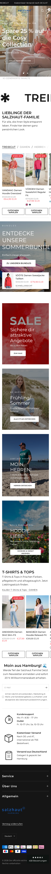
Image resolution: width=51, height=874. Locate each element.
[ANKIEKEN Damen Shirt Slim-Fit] (13, 611)
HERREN (40, 147)
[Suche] (42, 11)
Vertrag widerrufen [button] (12, 824)
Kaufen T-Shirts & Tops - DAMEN (19, 590)
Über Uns (9, 786)
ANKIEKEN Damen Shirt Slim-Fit (12, 634)
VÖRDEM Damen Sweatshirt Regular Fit (36, 192)
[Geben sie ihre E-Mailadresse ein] (46, 687)
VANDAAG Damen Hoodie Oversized (12, 192)
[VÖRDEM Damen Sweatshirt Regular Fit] (37, 169)
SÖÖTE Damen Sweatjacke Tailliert (30, 277)
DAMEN (25, 147)
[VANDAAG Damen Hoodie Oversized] (13, 170)
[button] (20, 60)
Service (8, 776)
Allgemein (10, 796)
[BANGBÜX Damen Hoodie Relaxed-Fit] (37, 611)
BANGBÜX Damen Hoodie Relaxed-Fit (36, 634)
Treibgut (9, 147)
